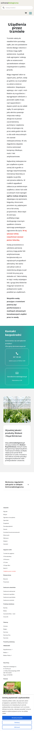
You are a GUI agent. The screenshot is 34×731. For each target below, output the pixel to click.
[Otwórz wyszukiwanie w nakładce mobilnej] (17, 8)
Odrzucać (17, 727)
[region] (17, 713)
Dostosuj (17, 722)
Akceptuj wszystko (17, 718)
